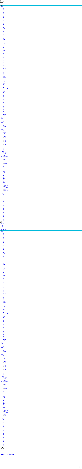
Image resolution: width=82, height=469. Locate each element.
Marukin (3, 62)
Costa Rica (4, 197)
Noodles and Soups (3, 151)
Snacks (3, 138)
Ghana (3, 201)
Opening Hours (2, 460)
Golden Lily (4, 34)
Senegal (3, 210)
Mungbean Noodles (5, 152)
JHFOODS (4, 45)
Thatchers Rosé (4, 94)
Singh (3, 90)
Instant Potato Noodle (6, 153)
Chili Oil (3, 175)
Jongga (3, 46)
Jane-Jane (4, 43)
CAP (3, 18)
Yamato (3, 108)
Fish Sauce (5, 186)
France (3, 200)
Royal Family (4, 83)
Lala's (3, 54)
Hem (3, 262)
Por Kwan (4, 79)
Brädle (3, 17)
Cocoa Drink (4, 131)
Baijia (3, 13)
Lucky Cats (4, 127)
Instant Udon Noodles (6, 155)
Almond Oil (4, 164)
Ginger (3, 179)
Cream (3, 121)
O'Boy (3, 72)
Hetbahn (3, 38)
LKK (3, 57)
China (3, 216)
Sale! (1, 150)
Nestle (3, 69)
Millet (3, 158)
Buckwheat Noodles (6, 161)
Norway (3, 208)
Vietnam (3, 220)
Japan (3, 217)
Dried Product (2, 112)
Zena (3, 111)
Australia (3, 194)
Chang (3, 20)
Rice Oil (3, 168)
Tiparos (3, 96)
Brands (2, 6)
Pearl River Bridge (4, 77)
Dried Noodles (4, 114)
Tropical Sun (4, 97)
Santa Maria (4, 311)
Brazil (3, 195)
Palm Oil (3, 167)
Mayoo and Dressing (6, 187)
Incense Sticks (4, 125)
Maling (3, 61)
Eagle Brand (4, 28)
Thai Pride (4, 93)
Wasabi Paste (4, 182)
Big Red (3, 15)
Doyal (3, 27)
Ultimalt (3, 99)
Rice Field (4, 81)
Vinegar (4, 191)
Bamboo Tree (4, 14)
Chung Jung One (4, 21)
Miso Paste (4, 180)
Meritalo (3, 64)
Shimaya (3, 89)
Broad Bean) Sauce (6, 185)
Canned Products (3, 171)
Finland (3, 199)
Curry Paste (4, 177)
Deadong (3, 25)
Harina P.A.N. (4, 36)
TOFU (3, 149)
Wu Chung (4, 107)
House (2, 118)
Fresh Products (2, 147)
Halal (1, 117)
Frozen (2, 116)
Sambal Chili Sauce (6, 190)
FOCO (3, 32)
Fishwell (3, 31)
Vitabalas (3, 102)
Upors (3, 100)
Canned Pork (4, 173)
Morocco (3, 207)
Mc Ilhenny (4, 63)
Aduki (3, 8)
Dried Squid (5, 141)
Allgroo (3, 10)
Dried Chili (4, 113)
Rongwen (4, 82)
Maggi (3, 60)
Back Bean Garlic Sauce (6, 409)
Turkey (3, 214)
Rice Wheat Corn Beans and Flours (4, 156)
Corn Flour (5, 159)
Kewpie (3, 49)
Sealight (3, 87)
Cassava (3, 157)
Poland (3, 209)
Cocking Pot (5, 126)
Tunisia (3, 219)
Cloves (3, 176)
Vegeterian (2, 129)
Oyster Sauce (5, 189)
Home (0, 448)
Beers (3, 130)
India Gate (4, 39)
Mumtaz (3, 66)
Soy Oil (3, 170)
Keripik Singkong (4, 48)
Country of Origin (3, 193)
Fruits (3, 148)
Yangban (3, 109)
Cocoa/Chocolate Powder (5, 119)
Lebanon (3, 205)
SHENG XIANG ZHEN (5, 88)
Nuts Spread (5, 137)
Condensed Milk (4, 132)
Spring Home (4, 91)
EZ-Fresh (3, 30)
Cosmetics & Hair (4, 124)
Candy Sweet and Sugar (5, 146)
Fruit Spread (5, 136)
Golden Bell (4, 33)
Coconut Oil (4, 166)
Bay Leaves (4, 174)
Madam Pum (4, 59)
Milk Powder (4, 133)
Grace (3, 35)
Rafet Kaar (4, 80)
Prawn (4, 145)
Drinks (3, 134)
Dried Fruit (5, 140)
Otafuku (3, 74)
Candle (3, 123)
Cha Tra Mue (4, 19)
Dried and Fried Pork (6, 139)
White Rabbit (4, 106)
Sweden (3, 213)
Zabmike (3, 110)
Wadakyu (3, 103)
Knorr (3, 51)
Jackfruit (5, 144)
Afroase (3, 9)
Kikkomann (4, 50)
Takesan (3, 92)
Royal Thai (4, 84)
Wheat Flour (5, 162)
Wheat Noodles (5, 163)
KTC (3, 53)
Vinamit (3, 101)
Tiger (3, 95)
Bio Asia (3, 16)
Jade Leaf (4, 42)
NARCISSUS (4, 67)
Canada (3, 196)
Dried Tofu (4, 115)
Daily (3, 24)
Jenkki (3, 44)
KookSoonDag (4, 52)
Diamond (3, 26)
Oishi (3, 73)
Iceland (3, 202)
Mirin (4, 188)
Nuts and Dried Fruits (5, 360)
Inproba (3, 40)
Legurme (3, 55)
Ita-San (3, 41)
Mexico (3, 206)
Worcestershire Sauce (6, 192)
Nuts (4, 142)
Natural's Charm (4, 68)
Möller (3, 65)
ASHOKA (4, 12)
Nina (3, 70)
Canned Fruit (4, 172)
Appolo (3, 11)
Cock (3, 23)
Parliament (4, 76)
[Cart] (80, 467)
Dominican (4, 198)
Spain (3, 212)
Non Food (2, 122)
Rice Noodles (4, 160)
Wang (3, 104)
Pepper (3, 181)
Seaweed (5, 143)
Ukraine (3, 215)
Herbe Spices (4, 183)
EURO (3, 29)
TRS (3, 98)
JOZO (3, 47)
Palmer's (3, 75)
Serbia (3, 211)
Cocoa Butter (4, 165)
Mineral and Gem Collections (6, 128)
